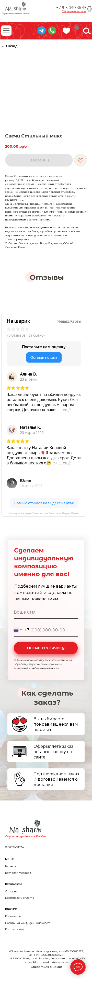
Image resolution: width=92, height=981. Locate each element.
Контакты (13, 916)
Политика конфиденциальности (28, 923)
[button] (74, 11)
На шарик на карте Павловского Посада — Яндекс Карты (43, 513)
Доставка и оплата (19, 898)
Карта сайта (15, 929)
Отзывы (11, 891)
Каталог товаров (18, 873)
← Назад (9, 46)
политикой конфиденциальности (36, 668)
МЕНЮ (9, 859)
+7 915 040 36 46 (71, 7)
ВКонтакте (13, 884)
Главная (10, 866)
